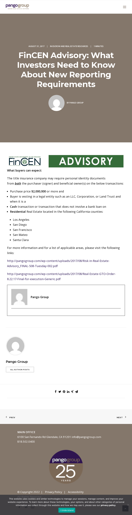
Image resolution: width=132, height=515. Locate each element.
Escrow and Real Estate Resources (70, 46)
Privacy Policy (53, 492)
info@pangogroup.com (86, 437)
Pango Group (77, 102)
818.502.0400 (26, 441)
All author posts (20, 370)
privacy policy (108, 505)
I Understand (67, 510)
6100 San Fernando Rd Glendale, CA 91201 (44, 437)
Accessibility (76, 492)
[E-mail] (13, 314)
